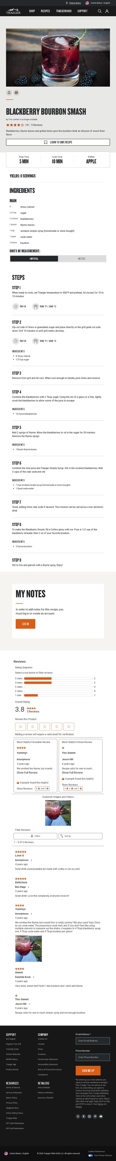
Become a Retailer (45, 1098)
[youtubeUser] (101, 1116)
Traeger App (11, 1064)
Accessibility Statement (48, 1064)
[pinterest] (95, 1116)
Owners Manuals (13, 1054)
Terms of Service (13, 1088)
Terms (100, 1104)
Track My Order (12, 1049)
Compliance (43, 1075)
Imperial (34, 258)
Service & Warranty (14, 1093)
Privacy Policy (12, 1103)
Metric (81, 258)
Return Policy (11, 1098)
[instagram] (89, 1116)
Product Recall (12, 1070)
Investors (42, 1054)
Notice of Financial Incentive (50, 1070)
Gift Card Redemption (15, 1128)
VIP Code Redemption (15, 1123)
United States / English (100, 3)
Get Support (11, 1039)
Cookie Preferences (96, 1151)
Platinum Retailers (45, 1093)
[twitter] (78, 1116)
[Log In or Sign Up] (107, 11)
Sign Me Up (88, 1070)
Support (82, 11)
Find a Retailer (44, 1088)
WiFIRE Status (12, 1059)
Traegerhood (63, 11)
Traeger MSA (11, 1118)
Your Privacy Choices (103, 1155)
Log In (25, 624)
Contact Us (42, 1039)
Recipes (45, 11)
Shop (32, 11)
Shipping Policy (12, 1108)
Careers (41, 1044)
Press (40, 1049)
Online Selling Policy (14, 1113)
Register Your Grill (13, 1044)
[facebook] (83, 1116)
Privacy (79, 1107)
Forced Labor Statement (48, 1059)
